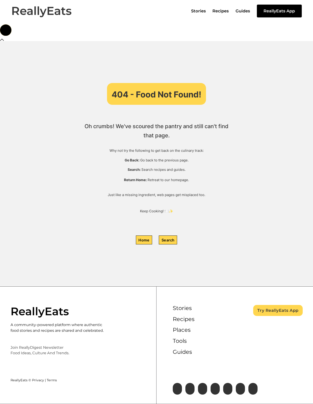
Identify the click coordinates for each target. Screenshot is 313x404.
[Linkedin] (202, 389)
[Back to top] (5, 30)
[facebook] (177, 389)
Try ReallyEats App (278, 310)
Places (182, 330)
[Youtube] (227, 389)
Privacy (38, 380)
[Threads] (240, 389)
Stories (198, 10)
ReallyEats (41, 11)
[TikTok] (253, 389)
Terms (52, 380)
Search (168, 240)
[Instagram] (215, 389)
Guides (243, 10)
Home (143, 240)
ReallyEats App (279, 10)
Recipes (220, 10)
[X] (190, 389)
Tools (180, 341)
